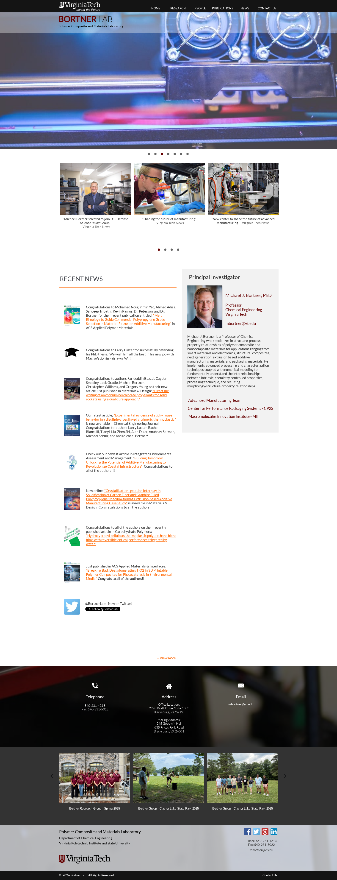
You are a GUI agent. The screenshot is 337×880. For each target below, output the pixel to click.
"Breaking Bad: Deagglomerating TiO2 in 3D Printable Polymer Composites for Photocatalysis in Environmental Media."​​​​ (129, 574)
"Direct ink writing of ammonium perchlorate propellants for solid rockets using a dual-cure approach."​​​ (127, 395)
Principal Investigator (214, 277)
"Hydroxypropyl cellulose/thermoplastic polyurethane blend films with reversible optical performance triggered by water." (131, 540)
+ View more (166, 658)
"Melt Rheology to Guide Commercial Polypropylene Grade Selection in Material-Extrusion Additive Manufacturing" (128, 319)
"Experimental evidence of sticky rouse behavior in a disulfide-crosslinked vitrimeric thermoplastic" (131, 417)
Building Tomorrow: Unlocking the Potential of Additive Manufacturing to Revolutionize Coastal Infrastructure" (126, 462)
